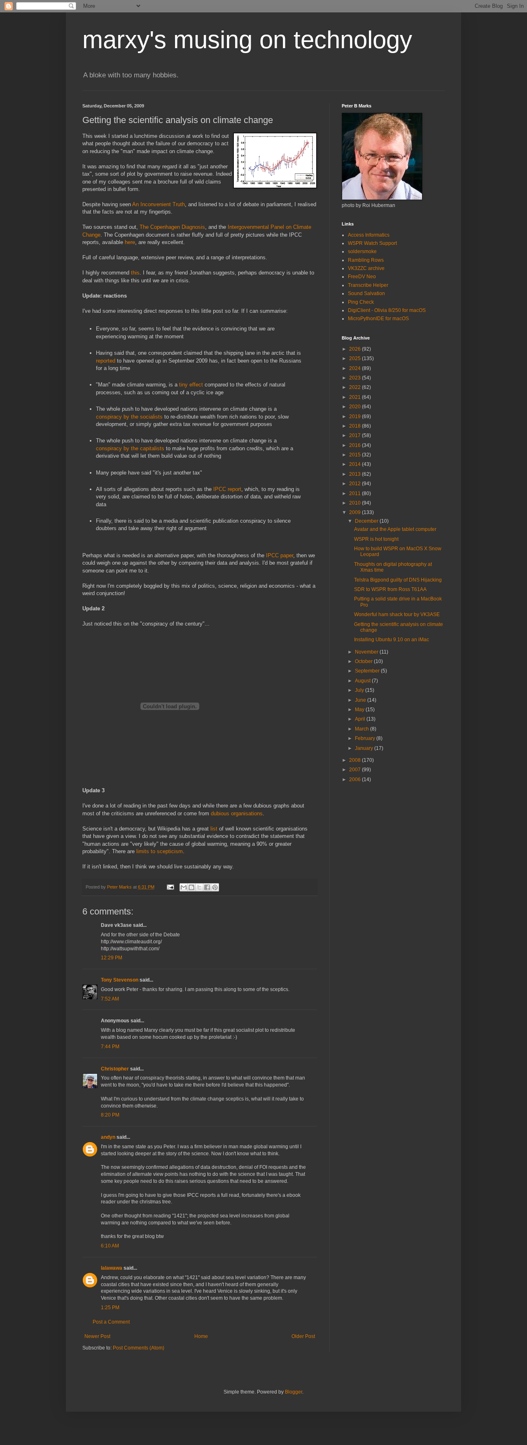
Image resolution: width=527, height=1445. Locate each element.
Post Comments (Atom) (138, 1348)
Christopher (115, 1069)
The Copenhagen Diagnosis (172, 227)
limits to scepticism (159, 851)
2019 (355, 416)
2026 (355, 349)
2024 (355, 368)
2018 (355, 426)
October (364, 661)
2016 (355, 445)
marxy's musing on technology (247, 40)
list (213, 829)
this (135, 273)
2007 (355, 770)
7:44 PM (110, 1046)
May (360, 709)
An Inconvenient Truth (158, 204)
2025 (355, 358)
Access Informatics (368, 235)
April (360, 719)
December (367, 521)
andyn (108, 1137)
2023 (355, 378)
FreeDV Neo (362, 276)
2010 (355, 503)
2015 (355, 455)
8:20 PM (110, 1115)
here (130, 242)
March (362, 729)
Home (201, 1336)
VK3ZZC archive (366, 268)
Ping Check (361, 302)
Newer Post (97, 1336)
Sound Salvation (366, 293)
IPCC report (227, 489)
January (364, 748)
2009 (355, 512)
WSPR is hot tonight (376, 539)
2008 (355, 760)
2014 (355, 464)
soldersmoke (362, 251)
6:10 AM (110, 1246)
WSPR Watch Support (372, 243)
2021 (355, 397)
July (360, 690)
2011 (355, 493)
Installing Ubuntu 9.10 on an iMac (391, 639)
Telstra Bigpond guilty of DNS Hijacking (398, 580)
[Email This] (184, 887)
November (367, 652)
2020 (355, 407)
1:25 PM (110, 1307)
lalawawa (111, 1268)
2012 (355, 483)
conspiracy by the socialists (129, 417)
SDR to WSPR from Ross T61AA (390, 589)
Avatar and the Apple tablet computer (395, 529)
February (365, 738)
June (361, 700)
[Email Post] (170, 886)
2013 (355, 474)
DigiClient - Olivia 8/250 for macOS (387, 310)
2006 (355, 779)
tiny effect (191, 385)
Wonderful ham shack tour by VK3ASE (397, 614)
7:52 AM (110, 999)
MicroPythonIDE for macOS (378, 318)
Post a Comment (111, 1322)
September (368, 671)
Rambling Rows (366, 260)
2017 (355, 435)
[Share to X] (199, 887)
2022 (355, 387)
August (363, 681)
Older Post (303, 1336)
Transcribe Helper (368, 285)
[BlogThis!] (191, 887)
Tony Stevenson (119, 980)
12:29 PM (111, 958)
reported (105, 361)
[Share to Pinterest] (215, 887)
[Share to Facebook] (207, 887)
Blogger (293, 1392)
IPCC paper (279, 555)
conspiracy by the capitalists (130, 448)
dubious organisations (237, 813)
